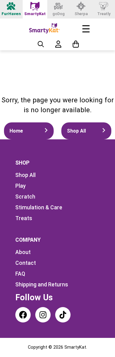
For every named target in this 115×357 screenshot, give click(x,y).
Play (20, 186)
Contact (25, 263)
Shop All (76, 131)
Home (16, 131)
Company (28, 240)
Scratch (25, 197)
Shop (22, 163)
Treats (23, 218)
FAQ (20, 274)
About (23, 252)
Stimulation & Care (38, 207)
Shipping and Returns (41, 284)
